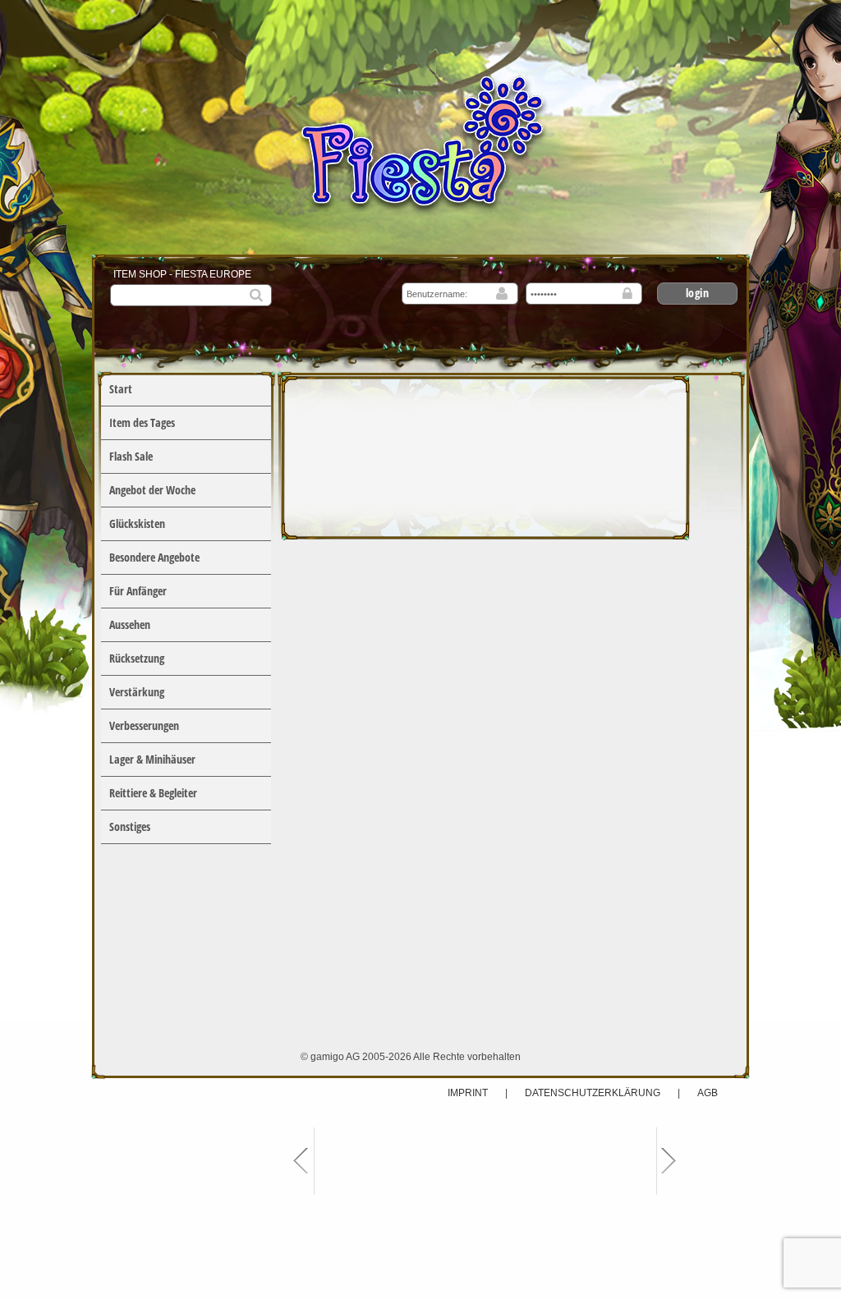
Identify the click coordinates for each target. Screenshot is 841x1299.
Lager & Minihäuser (152, 759)
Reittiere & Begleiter (153, 793)
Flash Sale (131, 456)
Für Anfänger (138, 591)
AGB (707, 1093)
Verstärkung (136, 692)
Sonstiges (129, 826)
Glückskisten (137, 523)
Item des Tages (142, 422)
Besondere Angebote (154, 557)
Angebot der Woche (152, 490)
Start (120, 389)
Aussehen (129, 624)
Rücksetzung (136, 658)
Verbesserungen (144, 725)
